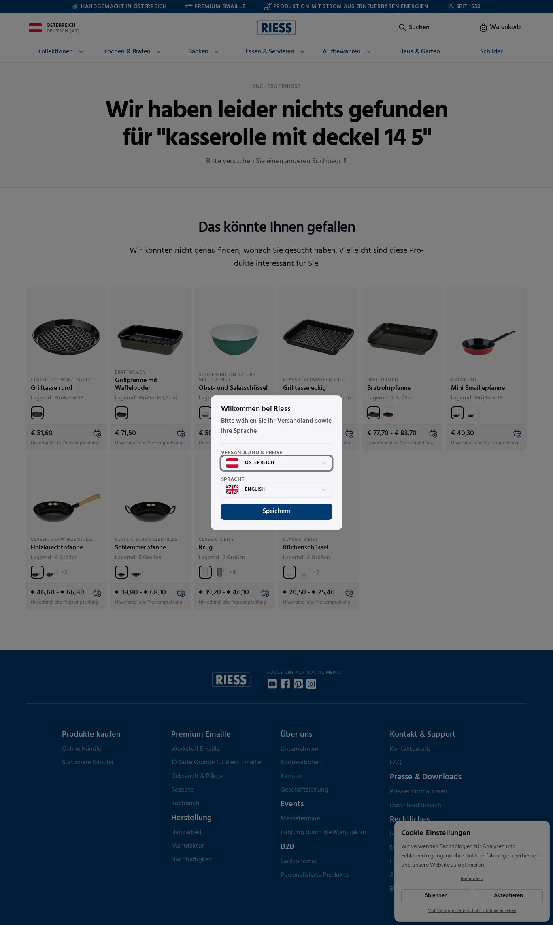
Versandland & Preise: (252, 453)
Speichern (276, 511)
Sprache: (233, 480)
